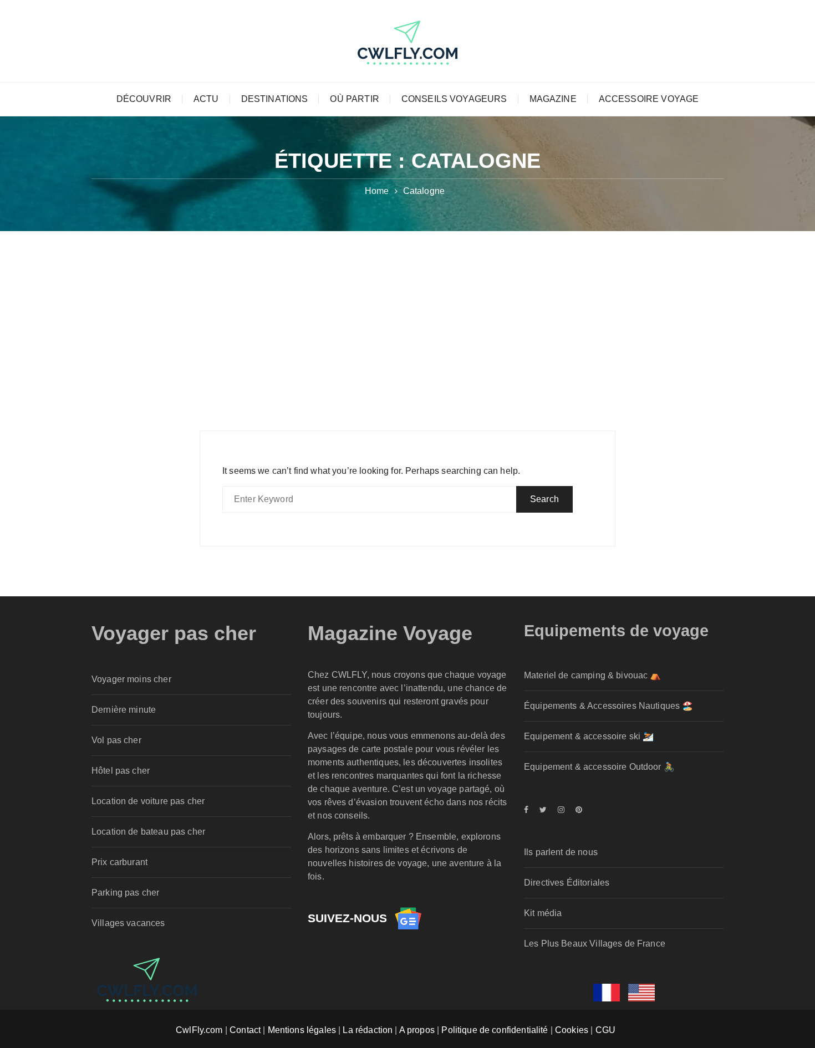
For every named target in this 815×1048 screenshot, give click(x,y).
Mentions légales (302, 1030)
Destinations (274, 99)
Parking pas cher (125, 892)
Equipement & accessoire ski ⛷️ (589, 736)
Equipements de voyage (616, 631)
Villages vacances (128, 923)
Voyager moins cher (131, 679)
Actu (206, 99)
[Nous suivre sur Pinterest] (576, 809)
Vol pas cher (116, 740)
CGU (605, 1030)
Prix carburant (119, 862)
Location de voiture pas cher (148, 801)
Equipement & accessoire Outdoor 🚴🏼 (599, 766)
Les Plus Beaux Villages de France (594, 943)
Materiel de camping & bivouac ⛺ (592, 675)
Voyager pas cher (173, 633)
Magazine (553, 99)
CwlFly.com (199, 1030)
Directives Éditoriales (566, 882)
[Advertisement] (407, 314)
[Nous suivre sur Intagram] (561, 809)
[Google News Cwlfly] (408, 918)
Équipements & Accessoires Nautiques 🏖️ (609, 705)
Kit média (543, 913)
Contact (245, 1030)
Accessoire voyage (649, 99)
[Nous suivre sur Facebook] (529, 809)
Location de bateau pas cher (148, 831)
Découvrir (143, 99)
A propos (417, 1030)
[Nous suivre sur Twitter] (543, 809)
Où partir (354, 99)
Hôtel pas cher (120, 770)
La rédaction (368, 1030)
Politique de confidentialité (494, 1030)
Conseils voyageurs (454, 99)
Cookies (571, 1030)
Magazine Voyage (390, 633)
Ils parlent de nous (561, 852)
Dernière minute (123, 709)
